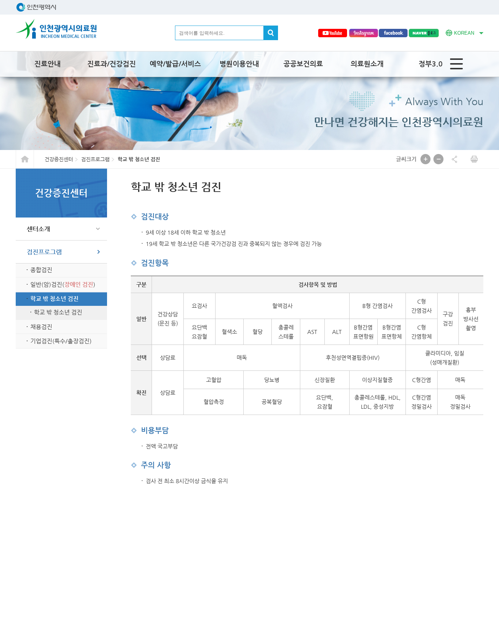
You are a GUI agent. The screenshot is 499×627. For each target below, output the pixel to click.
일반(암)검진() (62, 284)
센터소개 (38, 228)
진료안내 (47, 64)
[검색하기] (270, 33)
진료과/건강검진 (111, 64)
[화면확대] (425, 159)
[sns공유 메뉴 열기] (454, 159)
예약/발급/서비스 (175, 64)
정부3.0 (431, 64)
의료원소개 (367, 64)
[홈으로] (56, 29)
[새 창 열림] (332, 32)
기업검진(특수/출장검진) (61, 341)
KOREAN (460, 32)
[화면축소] (438, 159)
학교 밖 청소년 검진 (54, 298)
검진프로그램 (44, 251)
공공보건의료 (303, 64)
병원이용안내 (239, 64)
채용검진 (41, 326)
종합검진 (41, 269)
